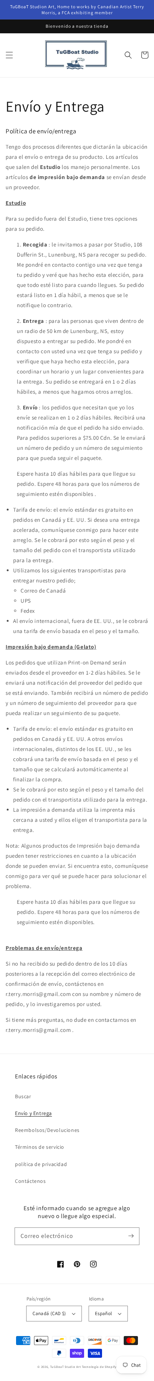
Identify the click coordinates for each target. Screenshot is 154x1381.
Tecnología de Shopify (99, 1367)
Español (103, 1313)
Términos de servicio (39, 1147)
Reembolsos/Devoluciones (47, 1130)
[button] (9, 55)
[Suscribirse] (131, 1236)
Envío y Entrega (33, 1113)
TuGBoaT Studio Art (65, 1367)
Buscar (23, 1096)
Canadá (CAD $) (49, 1313)
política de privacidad (41, 1164)
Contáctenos (30, 1181)
